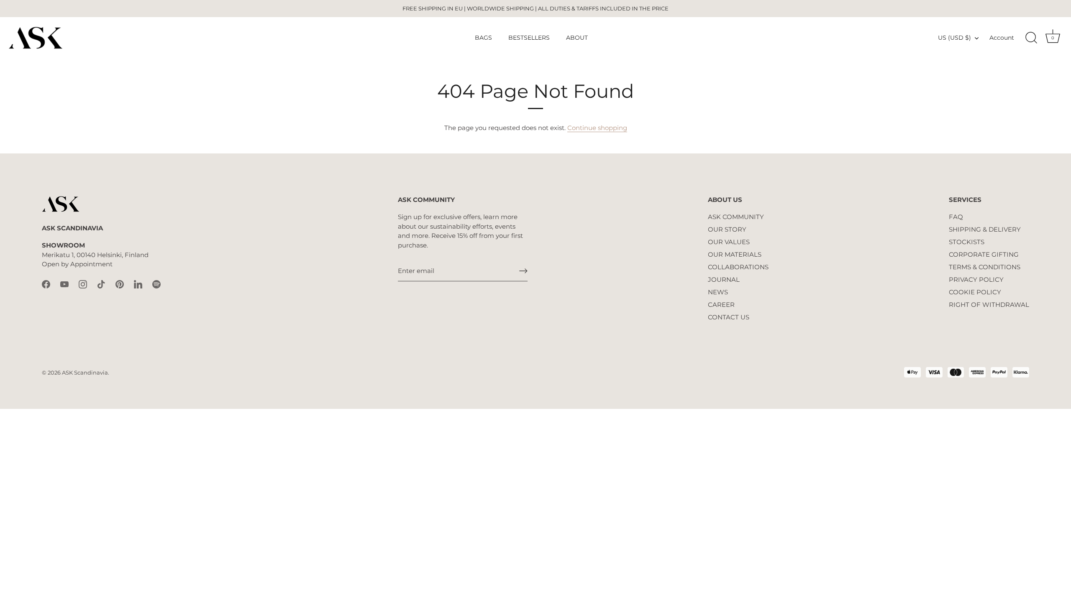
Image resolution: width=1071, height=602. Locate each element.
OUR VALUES (729, 242)
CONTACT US (728, 317)
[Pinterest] (119, 284)
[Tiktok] (101, 284)
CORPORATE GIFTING (984, 254)
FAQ (956, 217)
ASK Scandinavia (85, 373)
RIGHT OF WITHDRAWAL (989, 305)
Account (1001, 37)
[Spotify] (156, 284)
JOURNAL (724, 279)
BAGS (483, 37)
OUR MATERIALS (734, 254)
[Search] (1031, 38)
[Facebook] (46, 284)
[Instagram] (83, 284)
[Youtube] (64, 284)
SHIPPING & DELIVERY (985, 229)
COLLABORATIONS (738, 267)
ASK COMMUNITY (736, 217)
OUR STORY (727, 229)
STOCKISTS (966, 242)
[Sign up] (523, 271)
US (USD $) (954, 37)
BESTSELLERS (529, 37)
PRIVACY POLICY (976, 279)
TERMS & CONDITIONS (984, 267)
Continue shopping (597, 128)
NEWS (718, 292)
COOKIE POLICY (975, 292)
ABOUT (577, 37)
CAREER (721, 305)
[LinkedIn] (138, 284)
